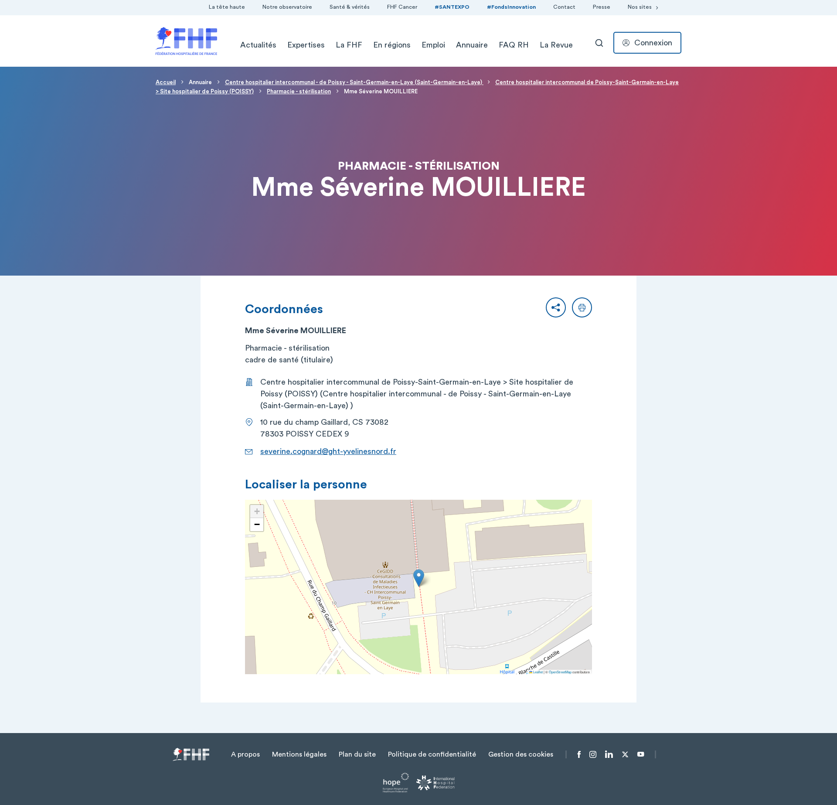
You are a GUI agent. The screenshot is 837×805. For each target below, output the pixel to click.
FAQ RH (514, 45)
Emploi (433, 45)
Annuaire (472, 45)
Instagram (593, 754)
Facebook (579, 754)
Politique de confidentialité (432, 754)
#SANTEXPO (452, 7)
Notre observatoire (287, 7)
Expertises (306, 45)
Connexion (653, 43)
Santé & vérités (350, 7)
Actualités (258, 45)
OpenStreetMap (560, 671)
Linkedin (609, 754)
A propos (245, 754)
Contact (564, 7)
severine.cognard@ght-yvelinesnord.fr (328, 451)
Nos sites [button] (640, 7)
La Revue (556, 45)
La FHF (349, 45)
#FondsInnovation (511, 7)
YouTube (640, 754)
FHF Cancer (402, 7)
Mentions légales (299, 754)
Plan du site (357, 754)
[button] (556, 307)
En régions (392, 45)
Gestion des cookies (520, 754)
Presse (601, 7)
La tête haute (227, 7)
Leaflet (537, 671)
